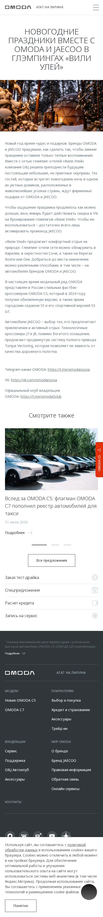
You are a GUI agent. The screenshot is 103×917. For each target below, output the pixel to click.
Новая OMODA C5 (20, 700)
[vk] (24, 836)
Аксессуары (61, 719)
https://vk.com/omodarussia (34, 380)
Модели (11, 691)
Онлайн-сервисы (66, 788)
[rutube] (38, 836)
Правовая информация (71, 769)
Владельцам (15, 742)
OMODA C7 (14, 709)
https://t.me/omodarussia (69, 369)
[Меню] (96, 7)
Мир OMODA (61, 742)
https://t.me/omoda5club (41, 396)
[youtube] (52, 836)
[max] (10, 836)
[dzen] (66, 836)
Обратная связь (65, 779)
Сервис (11, 751)
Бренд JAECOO (64, 760)
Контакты (13, 802)
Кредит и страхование (71, 709)
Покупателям (63, 691)
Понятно (20, 905)
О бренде (60, 751)
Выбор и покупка (66, 700)
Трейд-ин (60, 728)
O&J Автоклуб (17, 769)
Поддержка (15, 760)
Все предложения (51, 560)
